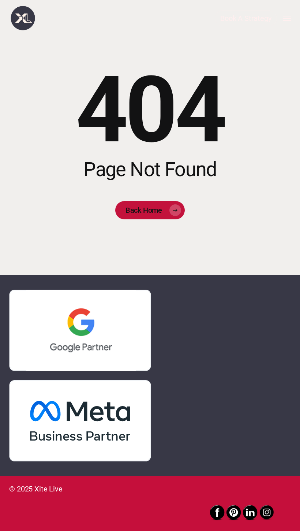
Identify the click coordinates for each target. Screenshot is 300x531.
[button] (287, 18)
